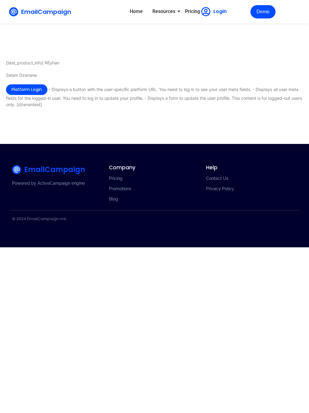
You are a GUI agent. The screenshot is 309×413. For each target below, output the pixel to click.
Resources (163, 11)
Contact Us (217, 178)
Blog (113, 199)
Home (136, 11)
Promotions (120, 188)
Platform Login (26, 89)
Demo (262, 11)
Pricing (192, 11)
